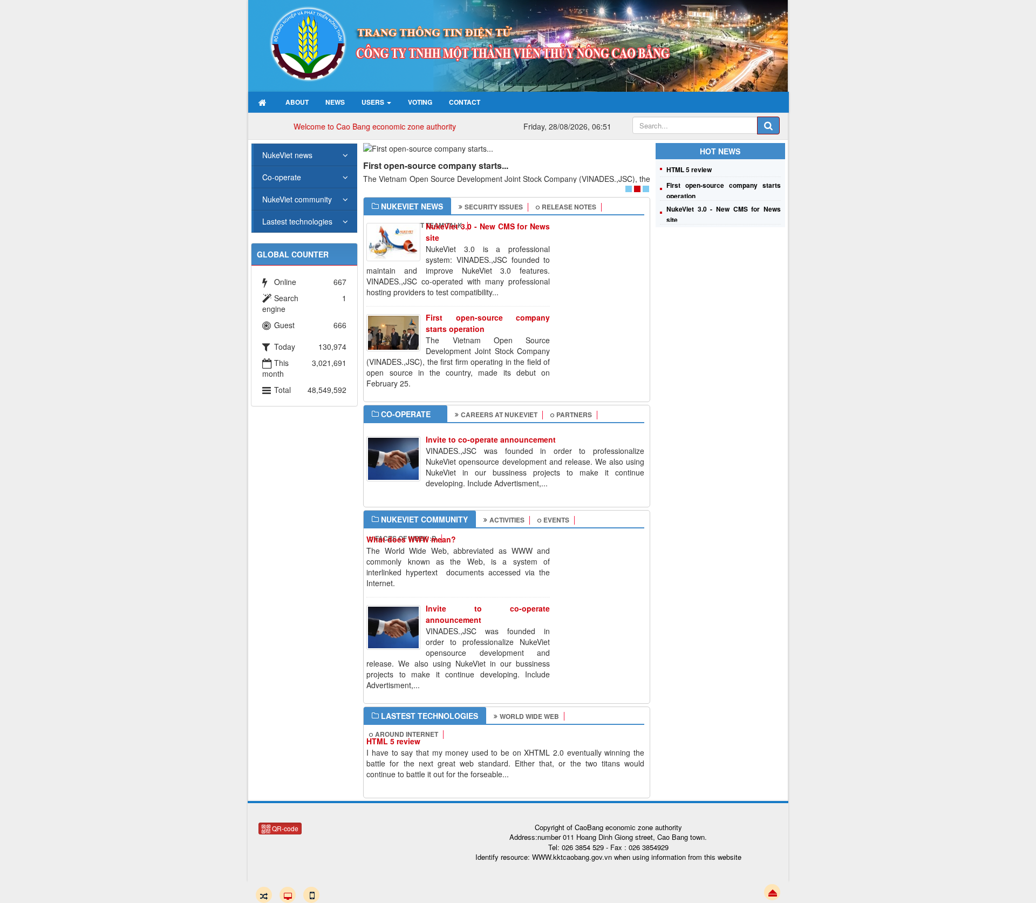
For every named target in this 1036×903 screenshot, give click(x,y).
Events (556, 520)
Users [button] (374, 102)
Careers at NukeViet (499, 414)
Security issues (494, 207)
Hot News (720, 151)
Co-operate (281, 177)
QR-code (284, 828)
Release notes (569, 207)
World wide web (529, 716)
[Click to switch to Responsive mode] (264, 895)
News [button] (335, 102)
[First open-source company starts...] (506, 148)
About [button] (297, 102)
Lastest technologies (297, 221)
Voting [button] (420, 102)
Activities (506, 520)
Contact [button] (464, 102)
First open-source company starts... (435, 165)
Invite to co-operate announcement (491, 439)
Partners (574, 414)
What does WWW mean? (411, 539)
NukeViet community (297, 199)
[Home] (263, 102)
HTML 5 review (393, 741)
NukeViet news (287, 155)
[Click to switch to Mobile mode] (311, 895)
